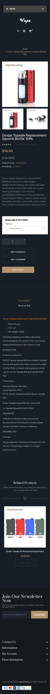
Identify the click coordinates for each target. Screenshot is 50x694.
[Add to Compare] (29, 527)
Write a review (30, 144)
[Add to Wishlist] (21, 527)
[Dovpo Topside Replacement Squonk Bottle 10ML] (13, 119)
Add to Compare (18, 260)
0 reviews (18, 144)
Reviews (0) (24, 305)
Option (9, 224)
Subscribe (39, 615)
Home (25, 49)
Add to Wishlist (18, 252)
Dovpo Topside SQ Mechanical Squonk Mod (25, 551)
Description (24, 300)
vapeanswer (23, 682)
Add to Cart (18, 270)
